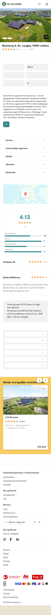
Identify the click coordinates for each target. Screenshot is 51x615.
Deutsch (6, 550)
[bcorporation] (5, 585)
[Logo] (10, 4)
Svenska (6, 561)
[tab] (16, 413)
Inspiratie (7, 484)
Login (5, 509)
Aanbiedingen (8, 477)
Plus (5, 498)
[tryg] (38, 579)
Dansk (5, 565)
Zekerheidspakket (10, 516)
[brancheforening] (12, 579)
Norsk (5, 557)
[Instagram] (6, 539)
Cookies (6, 593)
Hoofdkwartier (9, 495)
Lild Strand (11, 417)
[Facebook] (13, 539)
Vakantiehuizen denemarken (15, 481)
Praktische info (9, 513)
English (6, 553)
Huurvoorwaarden (10, 597)
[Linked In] (19, 539)
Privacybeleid (8, 589)
